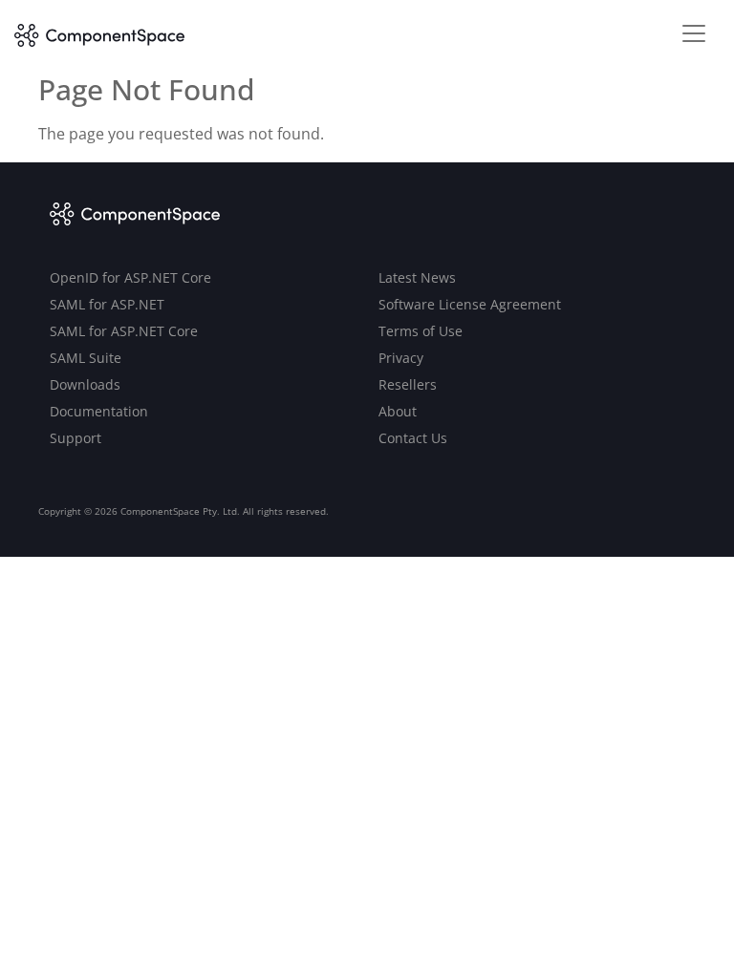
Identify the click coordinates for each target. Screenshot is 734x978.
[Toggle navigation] (694, 33)
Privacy (400, 358)
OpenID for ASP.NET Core (130, 277)
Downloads (85, 384)
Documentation (99, 411)
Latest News (417, 277)
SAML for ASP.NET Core (124, 331)
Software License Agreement (469, 304)
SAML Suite (85, 358)
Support (75, 438)
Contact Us (412, 438)
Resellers (407, 384)
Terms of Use (420, 331)
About (397, 411)
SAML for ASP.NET (107, 304)
